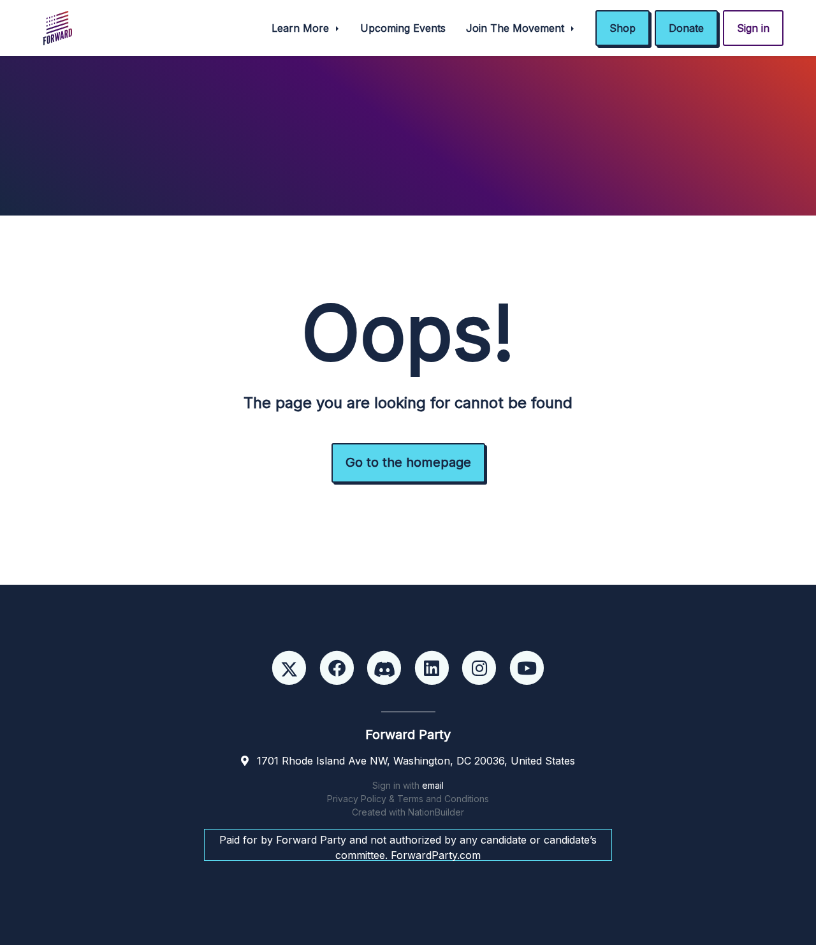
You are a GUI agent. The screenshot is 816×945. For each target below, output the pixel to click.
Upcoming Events (403, 28)
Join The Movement (516, 28)
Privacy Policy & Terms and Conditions (408, 798)
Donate (686, 28)
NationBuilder (436, 812)
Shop (622, 28)
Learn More (302, 28)
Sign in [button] (753, 28)
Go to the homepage (408, 462)
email (433, 785)
